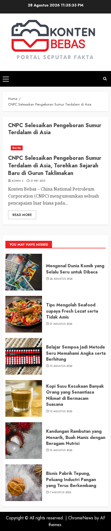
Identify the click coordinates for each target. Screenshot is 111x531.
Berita (16, 148)
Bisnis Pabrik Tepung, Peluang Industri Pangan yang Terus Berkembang (71, 479)
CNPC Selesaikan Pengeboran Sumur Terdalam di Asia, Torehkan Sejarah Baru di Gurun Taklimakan (54, 165)
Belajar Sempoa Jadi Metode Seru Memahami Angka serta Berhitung (76, 353)
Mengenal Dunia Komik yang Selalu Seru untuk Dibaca (75, 269)
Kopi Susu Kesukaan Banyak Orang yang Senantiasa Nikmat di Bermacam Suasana (75, 395)
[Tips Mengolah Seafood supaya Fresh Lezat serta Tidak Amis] (23, 314)
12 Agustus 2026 (61, 411)
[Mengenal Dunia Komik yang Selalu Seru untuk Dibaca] (23, 272)
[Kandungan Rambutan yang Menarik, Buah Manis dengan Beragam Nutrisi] (23, 440)
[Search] (105, 78)
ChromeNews (80, 518)
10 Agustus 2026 (61, 450)
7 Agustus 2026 (60, 492)
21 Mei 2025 (37, 181)
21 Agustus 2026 (61, 324)
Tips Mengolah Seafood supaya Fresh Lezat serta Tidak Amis (72, 311)
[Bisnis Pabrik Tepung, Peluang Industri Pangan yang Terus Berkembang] (23, 482)
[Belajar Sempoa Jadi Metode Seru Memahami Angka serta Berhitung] (23, 356)
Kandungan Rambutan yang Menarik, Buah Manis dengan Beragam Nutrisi (75, 437)
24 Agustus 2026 (61, 279)
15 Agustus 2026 (61, 366)
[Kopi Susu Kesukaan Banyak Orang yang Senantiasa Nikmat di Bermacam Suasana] (23, 398)
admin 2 (17, 181)
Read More (22, 214)
